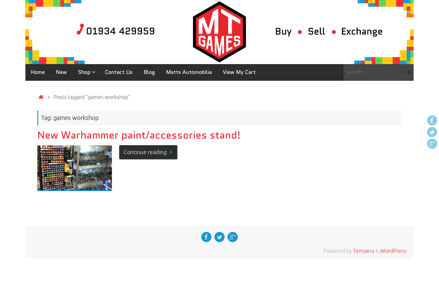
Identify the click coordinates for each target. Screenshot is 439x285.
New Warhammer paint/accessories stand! (138, 135)
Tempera (363, 251)
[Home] (41, 97)
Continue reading (145, 152)
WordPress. (394, 251)
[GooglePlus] (432, 144)
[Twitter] (432, 132)
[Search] (409, 72)
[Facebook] (432, 120)
